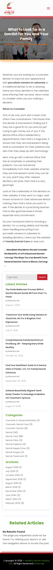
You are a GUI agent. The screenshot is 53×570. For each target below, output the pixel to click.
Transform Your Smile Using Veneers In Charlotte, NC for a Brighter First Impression (26, 318)
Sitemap (39, 563)
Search (42, 277)
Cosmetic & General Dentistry (21, 420)
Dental (9, 432)
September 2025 (14, 479)
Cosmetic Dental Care (17, 424)
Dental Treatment (15, 456)
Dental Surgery (13, 452)
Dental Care (12, 436)
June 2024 (11, 495)
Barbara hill (14, 44)
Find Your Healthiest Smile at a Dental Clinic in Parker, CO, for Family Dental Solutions (26, 369)
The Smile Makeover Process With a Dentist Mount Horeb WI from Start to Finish (26, 293)
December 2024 (14, 491)
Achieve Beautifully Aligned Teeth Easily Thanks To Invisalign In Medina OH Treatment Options (25, 394)
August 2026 (12, 467)
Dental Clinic (12, 440)
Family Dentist (41, 44)
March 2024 (12, 499)
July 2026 (10, 471)
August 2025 (12, 483)
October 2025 (13, 475)
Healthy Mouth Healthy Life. (29, 562)
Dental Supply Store (16, 448)
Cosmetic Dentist (15, 428)
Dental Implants (14, 444)
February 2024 (13, 503)
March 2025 (12, 487)
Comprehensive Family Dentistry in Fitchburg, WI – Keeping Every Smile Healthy (24, 344)
